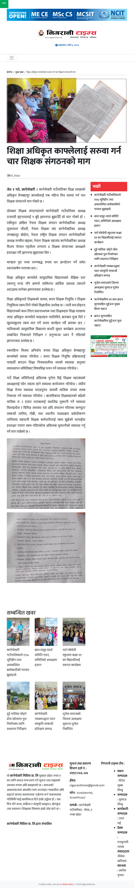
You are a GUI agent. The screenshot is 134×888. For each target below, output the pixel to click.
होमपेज (9, 72)
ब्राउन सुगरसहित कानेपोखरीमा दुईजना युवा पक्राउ (107, 321)
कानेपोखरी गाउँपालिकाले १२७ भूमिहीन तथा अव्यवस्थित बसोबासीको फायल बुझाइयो (107, 202)
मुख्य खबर (19, 72)
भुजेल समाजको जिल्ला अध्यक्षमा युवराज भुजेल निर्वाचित (106, 287)
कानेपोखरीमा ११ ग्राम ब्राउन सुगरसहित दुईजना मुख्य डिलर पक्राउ (108, 304)
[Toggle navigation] (12, 57)
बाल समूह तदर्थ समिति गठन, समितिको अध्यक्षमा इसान (107, 221)
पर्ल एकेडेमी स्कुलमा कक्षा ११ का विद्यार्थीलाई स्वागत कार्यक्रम (107, 237)
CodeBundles (67, 884)
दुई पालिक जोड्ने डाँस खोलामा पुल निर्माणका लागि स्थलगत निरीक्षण (106, 254)
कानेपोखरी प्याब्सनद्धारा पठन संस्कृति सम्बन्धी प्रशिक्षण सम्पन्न (107, 271)
